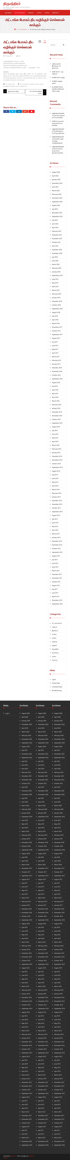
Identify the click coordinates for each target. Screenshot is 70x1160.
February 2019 (56, 294)
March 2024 (56, 191)
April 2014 (55, 486)
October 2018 (56, 305)
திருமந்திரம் (12, 3)
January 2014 (56, 497)
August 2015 (56, 427)
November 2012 (57, 545)
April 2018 (55, 320)
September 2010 (57, 604)
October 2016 (56, 375)
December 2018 (57, 301)
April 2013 (55, 530)
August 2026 (56, 172)
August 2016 (56, 382)
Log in (54, 679)
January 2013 (56, 537)
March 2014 (56, 489)
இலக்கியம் (56, 13)
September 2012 (57, 552)
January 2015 (56, 453)
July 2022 (55, 220)
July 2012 (55, 560)
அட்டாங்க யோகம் (20, 13)
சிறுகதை (30, 13)
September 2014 (57, 467)
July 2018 (55, 316)
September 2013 (57, 512)
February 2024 (56, 194)
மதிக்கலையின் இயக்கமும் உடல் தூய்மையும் (56, 66)
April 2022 (55, 227)
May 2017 (55, 349)
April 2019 (55, 286)
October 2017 (56, 331)
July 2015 (55, 430)
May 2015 (55, 438)
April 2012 (55, 567)
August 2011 (56, 585)
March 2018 (56, 323)
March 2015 (56, 445)
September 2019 (57, 275)
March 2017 (56, 357)
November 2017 (57, 327)
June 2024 (55, 187)
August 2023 (56, 205)
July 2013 (55, 519)
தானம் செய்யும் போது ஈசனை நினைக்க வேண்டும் (57, 151)
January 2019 (56, 298)
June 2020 (55, 261)
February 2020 (56, 268)
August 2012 (56, 556)
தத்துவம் (54, 645)
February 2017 (56, 360)
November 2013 (57, 504)
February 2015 (56, 449)
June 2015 (55, 434)
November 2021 (57, 239)
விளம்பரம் (54, 660)
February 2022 (56, 231)
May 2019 (55, 283)
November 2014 (57, 460)
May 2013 (55, 526)
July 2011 (55, 589)
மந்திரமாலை (23, 86)
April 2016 (55, 397)
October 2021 (56, 242)
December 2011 (57, 574)
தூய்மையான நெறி (11, 91)
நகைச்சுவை (55, 653)
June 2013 (55, 523)
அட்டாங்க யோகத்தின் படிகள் (37, 91)
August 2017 (56, 338)
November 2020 (57, 253)
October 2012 (56, 548)
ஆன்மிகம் (32, 84)
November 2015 (57, 416)
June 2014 (55, 478)
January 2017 (56, 364)
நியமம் (17, 86)
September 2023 (57, 202)
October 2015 (56, 419)
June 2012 (55, 563)
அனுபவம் (54, 627)
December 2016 (57, 368)
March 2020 (56, 264)
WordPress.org (57, 690)
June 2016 (55, 390)
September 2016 (57, 379)
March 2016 (56, 401)
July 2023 (55, 209)
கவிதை (47, 13)
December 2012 (57, 541)
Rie (19, 56)
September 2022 (57, 216)
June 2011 (55, 593)
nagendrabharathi (58, 137)
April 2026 (55, 176)
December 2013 (57, 501)
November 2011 (57, 578)
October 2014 (56, 464)
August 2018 (56, 312)
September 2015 (57, 423)
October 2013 (56, 508)
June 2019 (55, 279)
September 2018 (57, 309)
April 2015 (55, 441)
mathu (54, 121)
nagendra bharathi (58, 113)
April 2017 (55, 353)
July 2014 (55, 475)
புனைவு (54, 656)
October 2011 (56, 582)
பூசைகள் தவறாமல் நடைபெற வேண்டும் (58, 123)
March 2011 (56, 596)
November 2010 (57, 600)
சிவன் (37, 84)
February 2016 (56, 405)
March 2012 (56, 571)
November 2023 (57, 198)
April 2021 (55, 246)
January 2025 (56, 179)
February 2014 (56, 493)
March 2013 (56, 534)
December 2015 (57, 412)
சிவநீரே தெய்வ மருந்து (58, 77)
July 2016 (55, 386)
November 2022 (57, 213)
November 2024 (57, 183)
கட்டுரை (39, 13)
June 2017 (55, 346)
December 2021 (57, 235)
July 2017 (55, 342)
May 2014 (55, 482)
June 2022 (55, 224)
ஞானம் (42, 84)
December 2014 (57, 456)
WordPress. (13, 1156)
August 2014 (56, 471)
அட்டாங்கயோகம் (24, 84)
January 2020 (56, 272)
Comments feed (57, 687)
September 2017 (57, 334)
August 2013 (56, 515)
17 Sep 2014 (8, 56)
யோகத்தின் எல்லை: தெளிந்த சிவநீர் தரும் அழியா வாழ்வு (58, 89)
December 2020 (57, 250)
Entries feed (56, 683)
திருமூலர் (12, 86)
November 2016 (57, 371)
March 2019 (56, 290)
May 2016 (55, 394)
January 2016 (56, 408)
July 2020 (55, 257)
